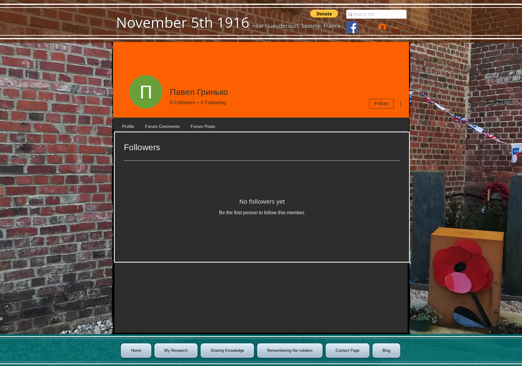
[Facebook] (352, 27)
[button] (324, 14)
